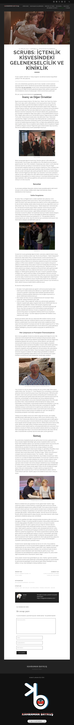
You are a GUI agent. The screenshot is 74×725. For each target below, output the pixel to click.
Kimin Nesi (26, 6)
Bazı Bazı (66, 6)
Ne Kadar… (59, 6)
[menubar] (37, 721)
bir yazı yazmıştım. (27, 87)
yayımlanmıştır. (38, 94)
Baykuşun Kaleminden (36, 6)
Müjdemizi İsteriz (52, 7)
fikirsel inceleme (45, 587)
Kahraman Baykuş (37, 666)
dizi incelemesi (34, 587)
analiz (17, 587)
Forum (68, 7)
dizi (21, 587)
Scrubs (53, 587)
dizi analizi (26, 587)
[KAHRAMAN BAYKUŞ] (11, 6)
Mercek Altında (49, 6)
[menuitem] (35, 721)
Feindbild (34, 49)
